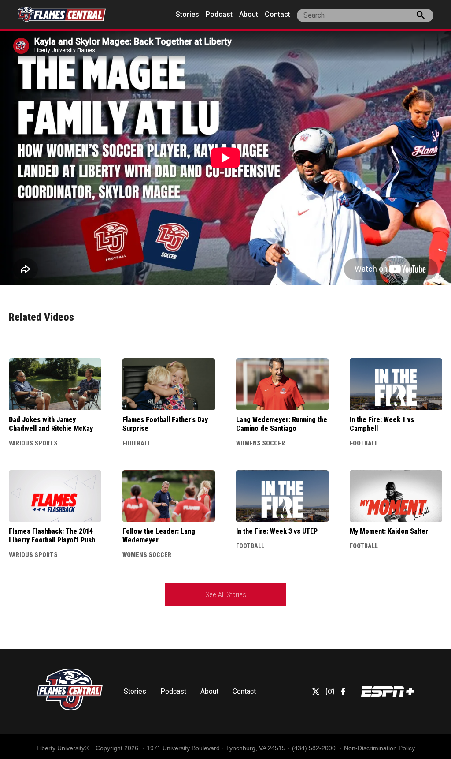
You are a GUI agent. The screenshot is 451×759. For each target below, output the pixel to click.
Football (136, 443)
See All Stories (225, 595)
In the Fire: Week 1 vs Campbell (382, 424)
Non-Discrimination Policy (379, 748)
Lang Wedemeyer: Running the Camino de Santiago (281, 424)
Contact (277, 14)
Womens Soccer (260, 443)
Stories (187, 14)
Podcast (219, 14)
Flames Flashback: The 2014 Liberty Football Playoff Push (52, 535)
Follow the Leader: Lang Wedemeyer (158, 535)
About (248, 14)
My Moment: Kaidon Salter (389, 531)
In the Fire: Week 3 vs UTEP (277, 531)
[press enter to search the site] (421, 16)
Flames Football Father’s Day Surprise (165, 424)
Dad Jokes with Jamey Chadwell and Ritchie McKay (51, 424)
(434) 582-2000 (314, 748)
